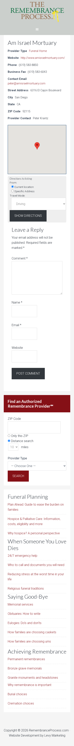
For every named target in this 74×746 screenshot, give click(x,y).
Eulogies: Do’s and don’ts (24, 623)
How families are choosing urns (29, 641)
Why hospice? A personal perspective (34, 533)
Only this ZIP (19, 436)
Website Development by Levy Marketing (37, 735)
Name (17, 302)
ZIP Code (14, 419)
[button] (37, 146)
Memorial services (20, 604)
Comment (20, 258)
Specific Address (24, 191)
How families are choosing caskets (32, 632)
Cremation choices (21, 703)
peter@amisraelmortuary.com (26, 83)
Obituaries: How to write (24, 614)
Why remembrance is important (29, 685)
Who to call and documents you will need (36, 565)
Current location (24, 186)
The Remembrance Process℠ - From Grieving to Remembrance (37, 12)
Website (17, 348)
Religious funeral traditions (26, 588)
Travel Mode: (17, 195)
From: (13, 182)
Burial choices (17, 694)
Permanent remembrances (26, 659)
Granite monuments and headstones (33, 678)
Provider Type (17, 458)
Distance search (21, 441)
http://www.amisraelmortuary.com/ (43, 58)
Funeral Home (38, 51)
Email (16, 325)
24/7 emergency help (22, 556)
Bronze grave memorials (25, 668)
